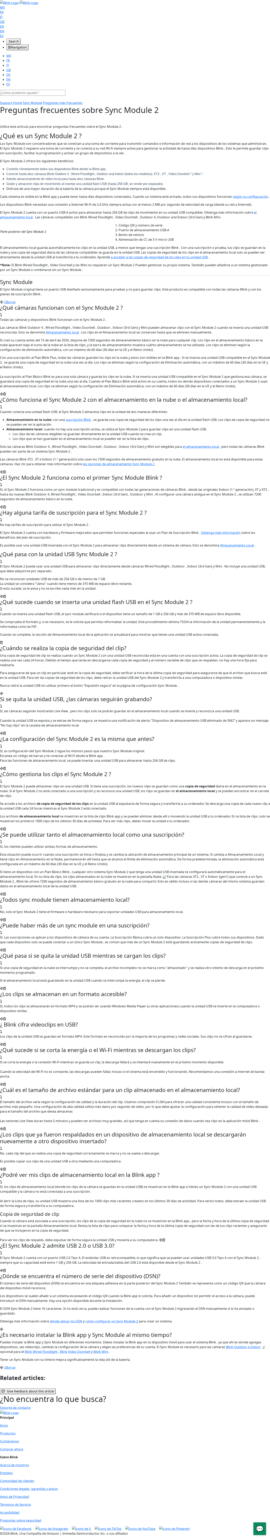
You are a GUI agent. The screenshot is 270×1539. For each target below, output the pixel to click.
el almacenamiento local (201, 446)
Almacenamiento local (62, 332)
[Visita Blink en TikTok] (108, 1528)
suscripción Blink (78, 420)
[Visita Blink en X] (82, 1528)
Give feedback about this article (30, 1391)
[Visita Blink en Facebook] (16, 1528)
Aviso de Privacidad (14, 1496)
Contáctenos (9, 1441)
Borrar (11, 302)
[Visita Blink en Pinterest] (174, 1528)
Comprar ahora (11, 1449)
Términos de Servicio (15, 1504)
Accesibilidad (9, 1512)
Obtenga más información (221, 532)
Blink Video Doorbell (75, 1352)
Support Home (11, 103)
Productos (8, 1433)
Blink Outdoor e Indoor (243, 1347)
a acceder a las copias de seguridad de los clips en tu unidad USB (159, 257)
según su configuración (250, 196)
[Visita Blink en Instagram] (52, 1528)
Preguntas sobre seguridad (20, 1520)
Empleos (6, 1473)
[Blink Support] (19, 2)
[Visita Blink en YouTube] (140, 1528)
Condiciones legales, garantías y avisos (29, 1489)
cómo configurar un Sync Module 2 (111, 1321)
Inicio (4, 1425)
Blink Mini (100, 1352)
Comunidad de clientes (17, 1481)
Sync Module (32, 103)
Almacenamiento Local (237, 545)
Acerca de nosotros (14, 1465)
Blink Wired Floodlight (41, 1352)
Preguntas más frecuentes (63, 103)
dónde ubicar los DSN (66, 1321)
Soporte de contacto (15, 1407)
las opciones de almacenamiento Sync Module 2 (118, 464)
